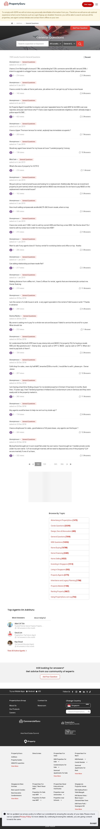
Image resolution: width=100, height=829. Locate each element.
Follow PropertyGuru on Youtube (79, 691)
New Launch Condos (18, 790)
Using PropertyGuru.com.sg (63, 597)
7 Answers (86, 134)
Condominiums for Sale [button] (60, 766)
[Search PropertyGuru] (89, 711)
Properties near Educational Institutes (60, 786)
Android (31, 691)
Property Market (60, 586)
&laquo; (29, 464)
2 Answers (86, 117)
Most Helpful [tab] (40, 618)
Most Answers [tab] (18, 618)
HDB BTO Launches (17, 763)
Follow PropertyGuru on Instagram (76, 691)
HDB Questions (60, 542)
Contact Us (42, 700)
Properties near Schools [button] (59, 799)
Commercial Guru (29, 721)
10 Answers (86, 152)
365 (55, 464)
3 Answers (86, 211)
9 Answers (86, 232)
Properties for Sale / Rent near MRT (38, 786)
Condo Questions (60, 526)
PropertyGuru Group (17, 700)
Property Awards (70, 723)
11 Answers (86, 288)
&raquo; (67, 464)
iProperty (29, 741)
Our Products (14, 709)
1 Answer (87, 170)
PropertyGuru (16, 753)
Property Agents (60, 575)
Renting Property (60, 591)
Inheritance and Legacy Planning (66, 580)
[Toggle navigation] (96, 4)
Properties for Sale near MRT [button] (38, 793)
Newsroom (42, 706)
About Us (12, 706)
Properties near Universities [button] (59, 793)
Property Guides (16, 760)
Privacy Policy (25, 817)
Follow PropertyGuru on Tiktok (90, 692)
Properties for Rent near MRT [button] (38, 799)
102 (38, 464)
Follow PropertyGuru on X (87, 692)
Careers (12, 713)
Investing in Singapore (62, 564)
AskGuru (14, 757)
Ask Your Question (80, 28)
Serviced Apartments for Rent (80, 768)
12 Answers (86, 373)
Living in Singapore (60, 570)
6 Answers (86, 309)
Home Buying (59, 548)
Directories (36, 753)
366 (62, 464)
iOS (39, 691)
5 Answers (86, 75)
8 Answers (86, 93)
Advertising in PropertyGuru (64, 520)
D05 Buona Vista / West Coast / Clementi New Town (81, 798)
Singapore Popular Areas (80, 785)
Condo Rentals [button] (80, 762)
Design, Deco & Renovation (63, 531)
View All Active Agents (16, 651)
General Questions (28, 62)
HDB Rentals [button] (79, 759)
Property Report (70, 732)
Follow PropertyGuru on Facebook (72, 691)
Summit (29, 733)
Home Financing (60, 553)
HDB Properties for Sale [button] (60, 760)
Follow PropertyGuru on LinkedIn (83, 691)
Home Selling (58, 559)
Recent (87, 57)
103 (44, 464)
